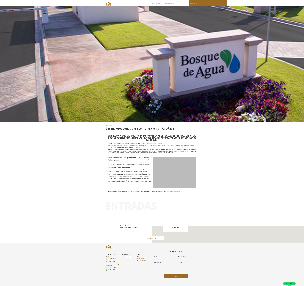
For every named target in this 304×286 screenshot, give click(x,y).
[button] (154, 173)
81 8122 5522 (111, 259)
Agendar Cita (193, 3)
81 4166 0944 (111, 261)
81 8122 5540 (112, 267)
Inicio (138, 256)
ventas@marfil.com (175, 191)
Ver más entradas (152, 238)
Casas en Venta (156, 3)
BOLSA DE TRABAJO (169, 3)
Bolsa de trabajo (141, 260)
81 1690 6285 (111, 270)
